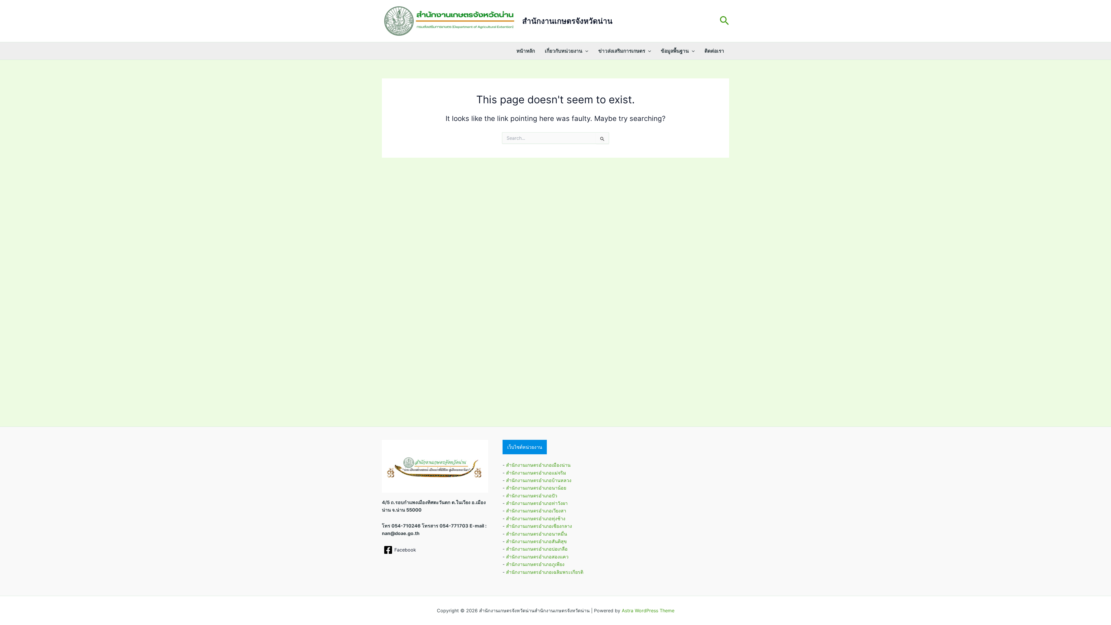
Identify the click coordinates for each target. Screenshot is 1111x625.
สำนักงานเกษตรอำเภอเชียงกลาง (539, 526)
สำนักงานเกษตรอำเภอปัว (531, 496)
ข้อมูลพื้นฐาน (675, 51)
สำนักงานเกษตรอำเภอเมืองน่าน (538, 465)
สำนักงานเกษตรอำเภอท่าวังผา (537, 503)
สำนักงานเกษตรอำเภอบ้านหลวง (538, 480)
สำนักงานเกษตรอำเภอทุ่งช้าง (535, 518)
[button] (724, 21)
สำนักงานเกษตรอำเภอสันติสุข (536, 541)
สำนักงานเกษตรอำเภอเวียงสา (536, 511)
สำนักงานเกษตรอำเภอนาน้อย (536, 488)
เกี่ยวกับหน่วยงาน (563, 51)
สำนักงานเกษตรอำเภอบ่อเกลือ (537, 549)
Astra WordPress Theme (648, 610)
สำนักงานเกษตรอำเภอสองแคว (537, 557)
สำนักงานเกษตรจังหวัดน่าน (567, 20)
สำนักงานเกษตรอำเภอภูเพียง (535, 564)
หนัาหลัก (525, 51)
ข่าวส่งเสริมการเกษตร (621, 51)
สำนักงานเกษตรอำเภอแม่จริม (536, 473)
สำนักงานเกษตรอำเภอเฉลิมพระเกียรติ (544, 572)
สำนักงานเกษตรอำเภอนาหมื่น (536, 534)
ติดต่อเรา (714, 51)
